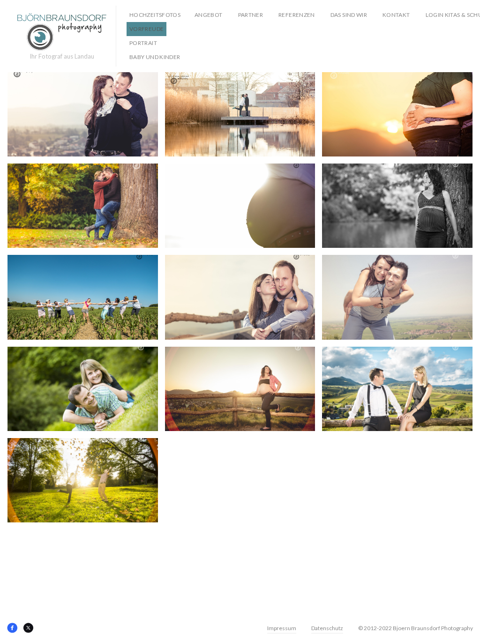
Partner (250, 14)
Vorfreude (146, 28)
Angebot (209, 14)
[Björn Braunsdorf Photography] (61, 32)
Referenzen (296, 14)
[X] (28, 628)
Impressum (281, 628)
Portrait (143, 42)
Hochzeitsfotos (154, 14)
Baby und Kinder (154, 56)
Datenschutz (327, 628)
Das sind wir (348, 14)
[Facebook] (12, 628)
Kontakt (396, 14)
